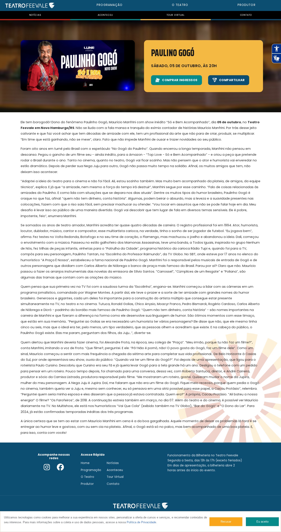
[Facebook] (60, 467)
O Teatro (87, 477)
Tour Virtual (115, 477)
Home (85, 463)
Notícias (113, 463)
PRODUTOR (247, 5)
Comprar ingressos (180, 80)
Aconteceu (115, 470)
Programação (91, 470)
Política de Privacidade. (142, 522)
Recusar (226, 521)
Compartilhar (232, 80)
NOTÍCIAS (35, 15)
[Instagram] (47, 467)
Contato (113, 484)
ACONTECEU (105, 15)
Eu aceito (262, 521)
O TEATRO (180, 5)
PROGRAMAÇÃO (109, 5)
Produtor (87, 484)
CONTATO (246, 15)
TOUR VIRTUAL (176, 15)
